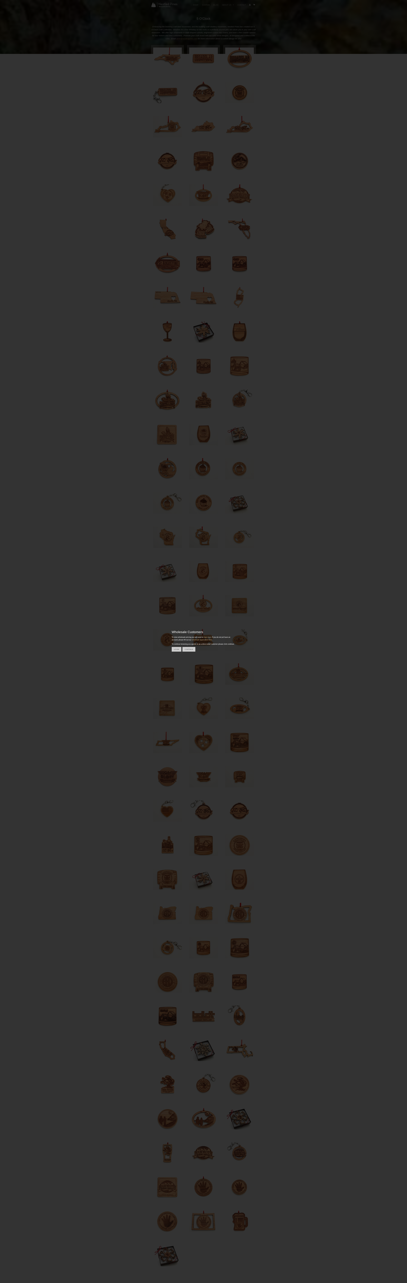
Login (176, 649)
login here (207, 637)
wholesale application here (202, 640)
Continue (189, 649)
